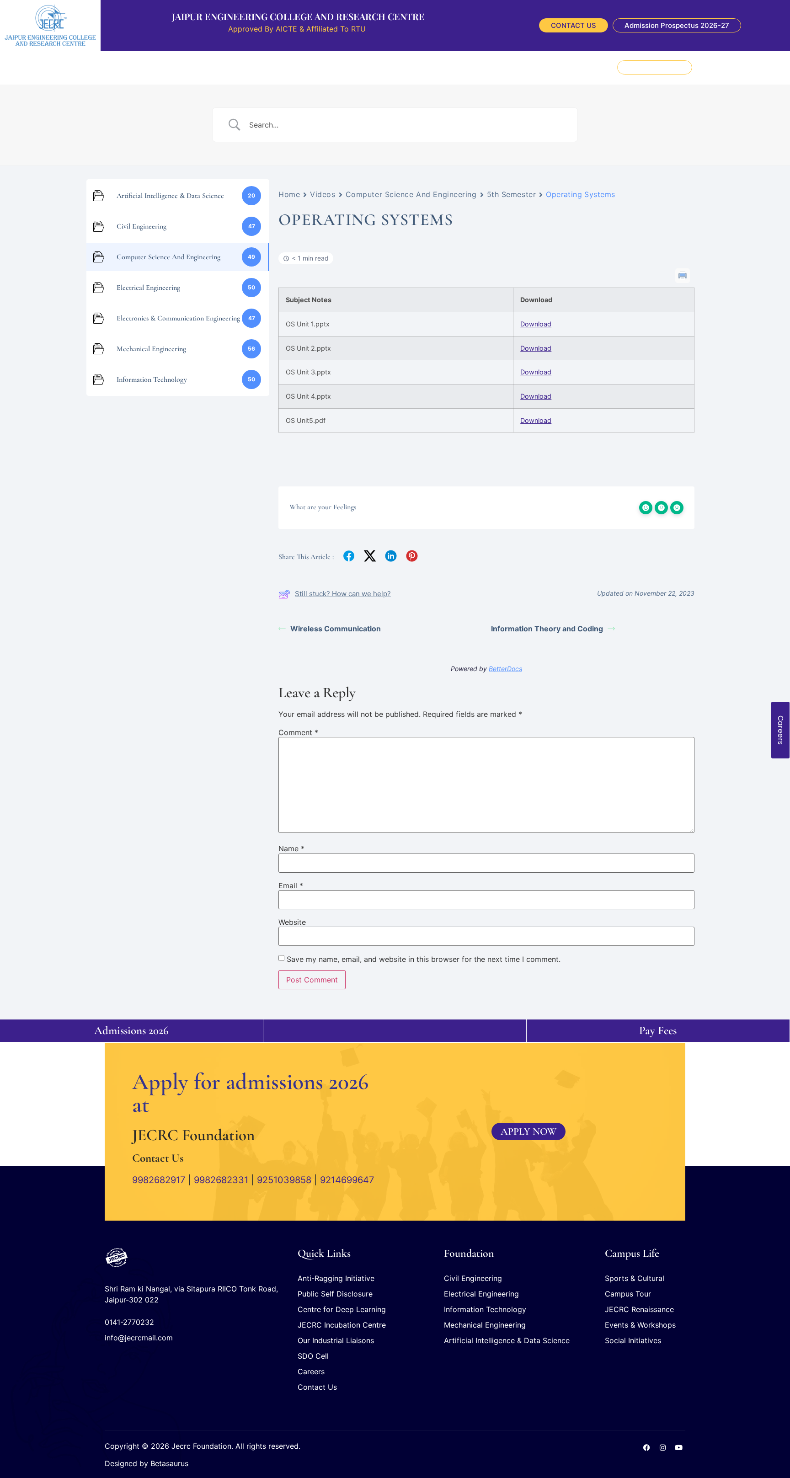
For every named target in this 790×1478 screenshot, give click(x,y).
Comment (298, 732)
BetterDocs (505, 668)
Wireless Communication (335, 628)
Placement (213, 67)
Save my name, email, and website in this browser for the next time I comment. (423, 959)
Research (302, 67)
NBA (514, 67)
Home (289, 194)
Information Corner (356, 67)
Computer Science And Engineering (411, 194)
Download (535, 324)
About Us (173, 67)
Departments (258, 67)
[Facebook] (646, 1447)
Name (291, 848)
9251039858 (284, 1179)
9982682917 (158, 1179)
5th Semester (511, 194)
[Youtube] (678, 1447)
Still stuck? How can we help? (343, 593)
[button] (760, 68)
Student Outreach (422, 67)
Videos (322, 194)
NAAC (468, 67)
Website (292, 922)
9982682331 (221, 1179)
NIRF (492, 67)
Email (290, 885)
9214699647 (347, 1179)
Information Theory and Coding (547, 628)
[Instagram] (662, 1447)
